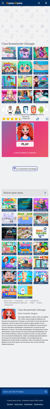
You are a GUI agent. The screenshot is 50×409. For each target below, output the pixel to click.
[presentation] (3, 109)
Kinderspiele (19, 301)
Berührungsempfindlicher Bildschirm (15, 303)
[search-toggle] (38, 3)
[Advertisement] (21, 23)
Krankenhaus (34, 301)
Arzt (26, 301)
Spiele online (8, 301)
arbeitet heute (8, 305)
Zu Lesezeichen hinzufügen (26, 169)
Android (39, 303)
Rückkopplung (38, 404)
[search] (45, 391)
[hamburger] (3, 3)
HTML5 (32, 303)
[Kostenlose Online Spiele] (14, 3)
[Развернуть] (47, 119)
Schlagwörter (28, 404)
